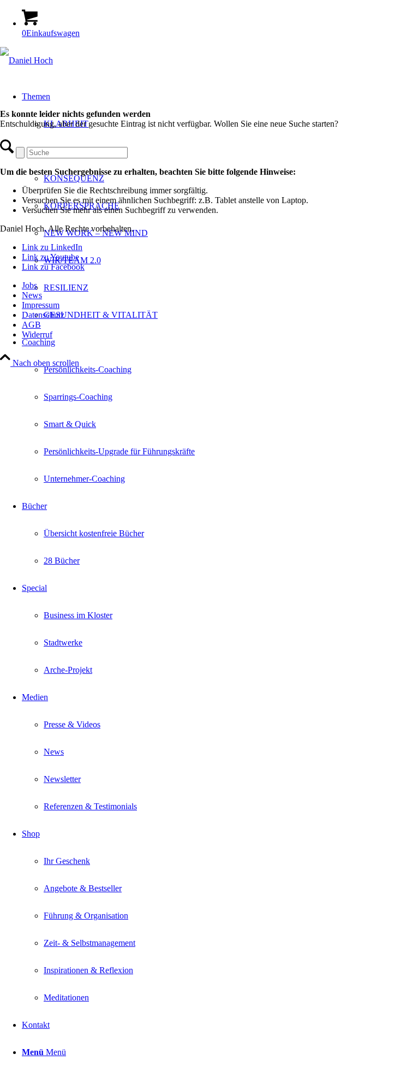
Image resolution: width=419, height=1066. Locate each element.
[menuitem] (220, 411)
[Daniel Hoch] (26, 60)
